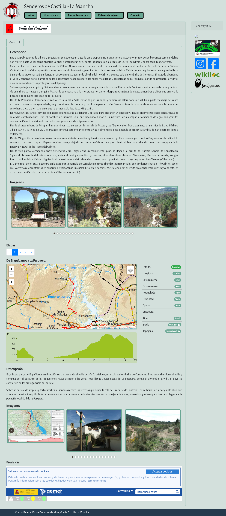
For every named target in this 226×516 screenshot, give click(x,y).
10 (81, 233)
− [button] (11, 274)
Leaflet (94, 327)
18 (105, 233)
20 (111, 233)
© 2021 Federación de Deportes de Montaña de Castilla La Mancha (52, 512)
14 (93, 233)
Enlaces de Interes (108, 15)
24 (123, 233)
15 (96, 233)
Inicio (31, 15)
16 (99, 233)
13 (90, 233)
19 (108, 233)
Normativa (50, 15)
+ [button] (11, 269)
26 (129, 233)
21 (114, 233)
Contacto (135, 15)
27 (132, 233)
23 (120, 233)
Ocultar (13, 42)
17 (102, 233)
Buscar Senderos (77, 15)
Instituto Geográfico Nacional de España (118, 327)
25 (126, 233)
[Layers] (130, 270)
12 (87, 233)
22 (117, 233)
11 (84, 233)
